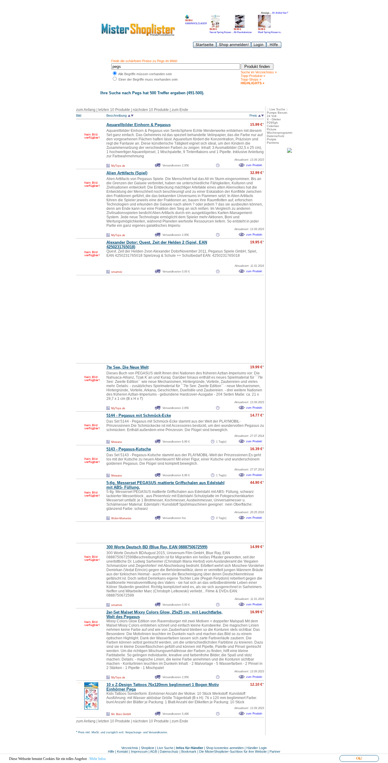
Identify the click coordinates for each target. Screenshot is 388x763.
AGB (153, 751)
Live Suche (165, 748)
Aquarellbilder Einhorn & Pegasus (138, 124)
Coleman (273, 126)
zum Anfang (85, 110)
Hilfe (111, 751)
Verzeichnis (129, 748)
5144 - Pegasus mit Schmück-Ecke (138, 415)
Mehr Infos (97, 759)
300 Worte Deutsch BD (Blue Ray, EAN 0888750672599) (156, 547)
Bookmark (188, 751)
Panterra (273, 142)
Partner (274, 751)
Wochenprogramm (279, 132)
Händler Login (256, 748)
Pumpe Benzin (277, 112)
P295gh (272, 122)
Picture (271, 129)
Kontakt (123, 751)
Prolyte (271, 139)
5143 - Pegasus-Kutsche (128, 449)
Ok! (359, 758)
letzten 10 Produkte (114, 110)
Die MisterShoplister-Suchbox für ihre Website (233, 751)
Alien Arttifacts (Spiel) (126, 173)
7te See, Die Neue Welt (127, 367)
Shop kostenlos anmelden (225, 748)
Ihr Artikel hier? (280, 13)
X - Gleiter (274, 119)
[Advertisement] (157, 319)
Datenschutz (275, 136)
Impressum (139, 751)
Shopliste (147, 748)
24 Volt (271, 116)
